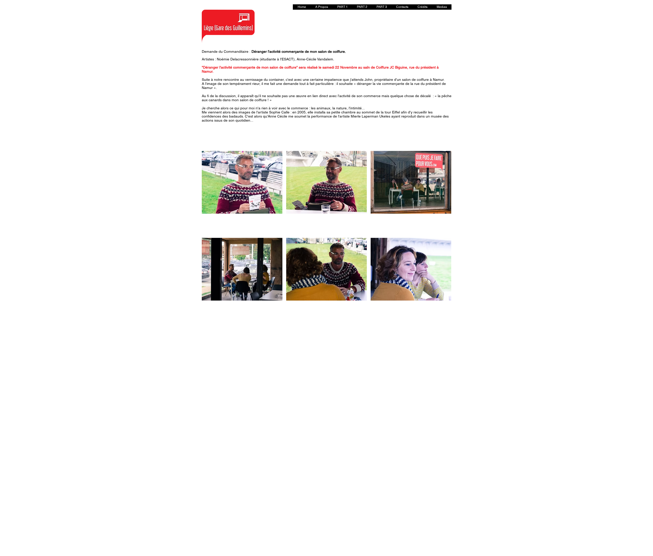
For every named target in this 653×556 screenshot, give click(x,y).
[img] (242, 192)
